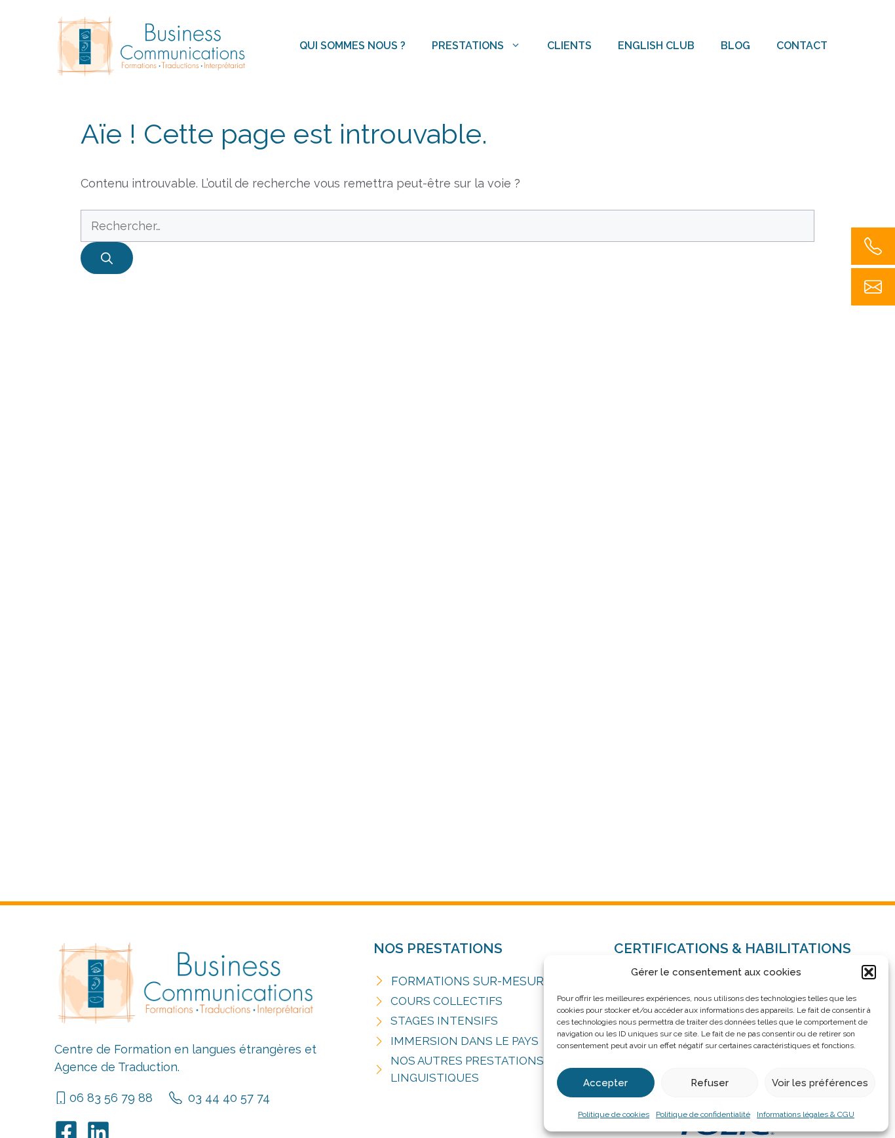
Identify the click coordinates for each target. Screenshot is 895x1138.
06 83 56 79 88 (111, 1098)
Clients (569, 45)
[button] (868, 972)
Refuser (710, 1083)
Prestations (468, 45)
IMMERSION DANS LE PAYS (464, 1041)
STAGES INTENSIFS (444, 1020)
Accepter (605, 1083)
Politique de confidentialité (703, 1114)
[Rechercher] (107, 258)
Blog (735, 45)
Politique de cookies (613, 1114)
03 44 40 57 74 (229, 1098)
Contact (802, 45)
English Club (656, 45)
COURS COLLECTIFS (446, 1001)
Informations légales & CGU (805, 1114)
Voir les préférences (820, 1083)
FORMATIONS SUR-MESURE (471, 981)
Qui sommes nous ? (352, 45)
